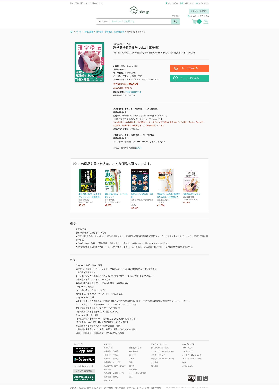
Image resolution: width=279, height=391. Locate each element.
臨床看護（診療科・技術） (114, 373)
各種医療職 (89, 32)
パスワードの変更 (158, 355)
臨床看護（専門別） (112, 377)
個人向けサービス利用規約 (103, 388)
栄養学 (131, 359)
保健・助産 (108, 380)
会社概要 (73, 388)
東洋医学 (132, 355)
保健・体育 (133, 369)
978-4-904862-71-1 (133, 92)
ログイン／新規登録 (199, 11)
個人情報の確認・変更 (160, 348)
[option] (92, 188)
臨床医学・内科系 (111, 351)
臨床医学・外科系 (111, 355)
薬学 (131, 362)
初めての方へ (173, 3)
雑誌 (131, 377)
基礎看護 (107, 369)
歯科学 (131, 366)
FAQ (184, 362)
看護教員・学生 (135, 348)
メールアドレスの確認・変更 (162, 351)
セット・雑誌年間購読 (137, 373)
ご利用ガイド (188, 3)
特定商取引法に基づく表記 (125, 388)
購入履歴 (154, 366)
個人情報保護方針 (85, 388)
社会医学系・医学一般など (114, 366)
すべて (79, 32)
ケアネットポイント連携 (192, 359)
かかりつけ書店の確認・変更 (162, 359)
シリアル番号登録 (84, 371)
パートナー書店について (192, 355)
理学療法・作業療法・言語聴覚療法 (110, 32)
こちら (139, 148)
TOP (71, 32)
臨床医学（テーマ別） (112, 362)
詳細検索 (175, 16)
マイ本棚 (154, 362)
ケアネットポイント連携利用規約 (149, 388)
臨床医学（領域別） (112, 359)
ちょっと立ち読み (189, 78)
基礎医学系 (108, 348)
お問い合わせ (204, 3)
